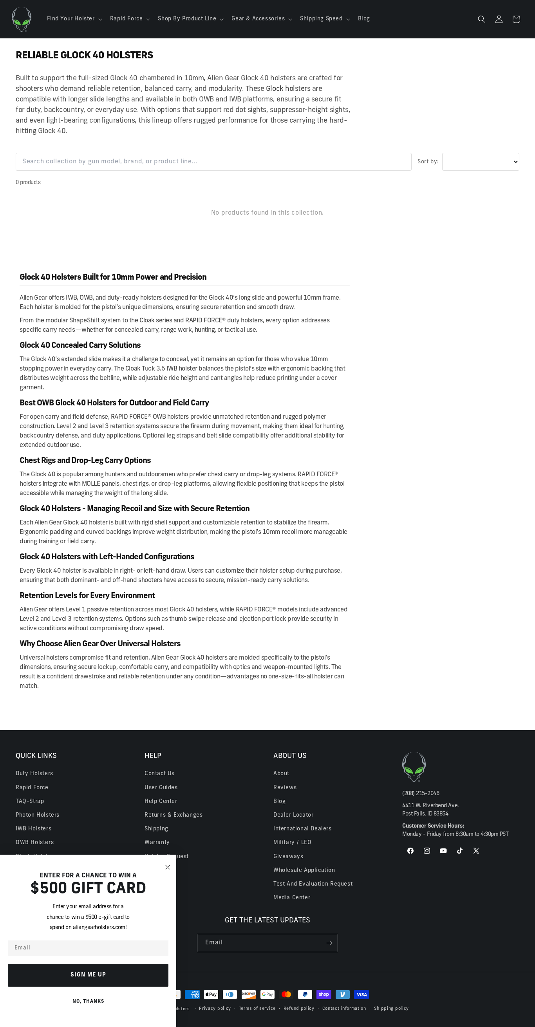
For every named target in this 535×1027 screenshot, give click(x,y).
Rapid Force (32, 788)
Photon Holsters (38, 815)
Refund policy (299, 1009)
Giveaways (288, 857)
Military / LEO (292, 843)
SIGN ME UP (88, 975)
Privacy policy (215, 1009)
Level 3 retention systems (87, 619)
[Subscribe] (329, 943)
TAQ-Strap (30, 802)
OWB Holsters (35, 843)
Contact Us (160, 774)
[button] (73, 19)
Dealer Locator (293, 815)
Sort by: (428, 162)
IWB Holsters (33, 829)
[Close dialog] (167, 867)
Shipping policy (391, 1009)
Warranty (157, 843)
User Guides (161, 788)
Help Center (161, 802)
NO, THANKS (88, 1001)
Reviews (284, 788)
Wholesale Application (304, 870)
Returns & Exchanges (173, 815)
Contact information (344, 1009)
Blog (279, 802)
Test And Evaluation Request (312, 884)
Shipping (156, 829)
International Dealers (302, 829)
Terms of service (257, 1009)
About (281, 774)
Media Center (291, 898)
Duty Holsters (34, 774)
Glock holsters (288, 89)
